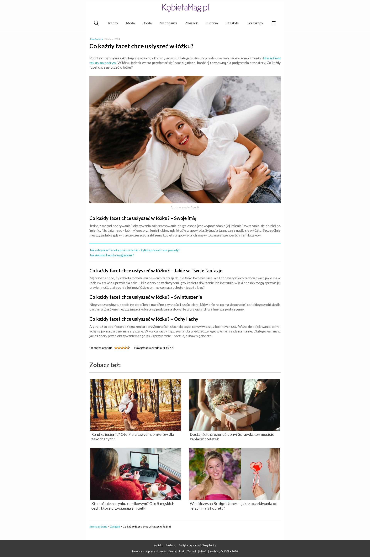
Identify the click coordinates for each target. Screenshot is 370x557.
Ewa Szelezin (96, 39)
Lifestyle (232, 23)
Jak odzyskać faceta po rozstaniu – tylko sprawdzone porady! (134, 250)
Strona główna (98, 526)
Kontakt (158, 545)
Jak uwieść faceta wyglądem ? (111, 255)
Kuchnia (211, 23)
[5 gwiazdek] (128, 347)
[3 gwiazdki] (122, 347)
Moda (130, 23)
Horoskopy (254, 23)
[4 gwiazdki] (125, 347)
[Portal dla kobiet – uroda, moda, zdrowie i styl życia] (185, 8)
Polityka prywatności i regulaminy (198, 545)
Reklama (171, 545)
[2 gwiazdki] (119, 347)
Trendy (112, 23)
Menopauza (168, 23)
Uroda (147, 23)
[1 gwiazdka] (116, 347)
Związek (191, 23)
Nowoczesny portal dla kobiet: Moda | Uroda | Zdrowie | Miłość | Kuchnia (175, 551)
